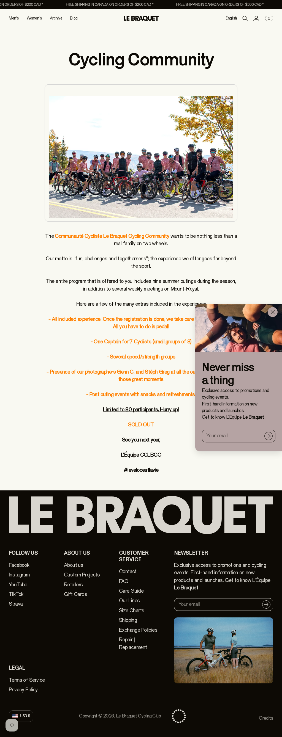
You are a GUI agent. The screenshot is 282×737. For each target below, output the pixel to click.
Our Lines (129, 600)
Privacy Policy (23, 689)
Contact (128, 571)
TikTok (16, 594)
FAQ (123, 581)
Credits (266, 718)
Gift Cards (75, 594)
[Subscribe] (268, 436)
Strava (16, 604)
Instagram (19, 575)
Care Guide (131, 591)
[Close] (273, 312)
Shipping (128, 620)
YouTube (18, 584)
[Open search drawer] (245, 18)
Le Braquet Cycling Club (138, 716)
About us (73, 565)
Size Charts (131, 610)
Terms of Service (27, 680)
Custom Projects (82, 575)
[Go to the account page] (256, 18)
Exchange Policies (138, 630)
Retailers (73, 584)
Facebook (19, 565)
